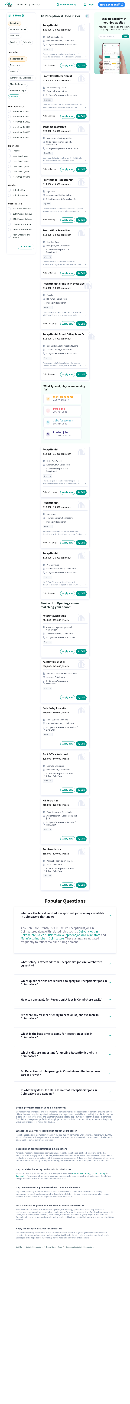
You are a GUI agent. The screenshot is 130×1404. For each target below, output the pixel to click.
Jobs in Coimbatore (34, 1247)
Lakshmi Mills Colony (81, 1173)
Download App (68, 4)
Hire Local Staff (110, 5)
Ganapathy (21, 1176)
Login (91, 4)
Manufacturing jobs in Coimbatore (42, 938)
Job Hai (19, 1247)
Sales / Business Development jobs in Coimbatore (68, 935)
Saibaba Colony (98, 1173)
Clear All (26, 246)
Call (83, 65)
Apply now (67, 65)
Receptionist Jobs (54, 1247)
